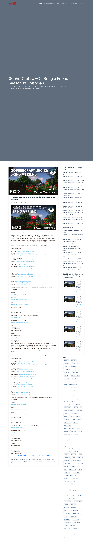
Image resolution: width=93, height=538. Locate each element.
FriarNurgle (53, 461)
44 (77, 320)
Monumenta (66, 419)
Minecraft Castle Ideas (69, 428)
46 (77, 305)
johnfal (77, 448)
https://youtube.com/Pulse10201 (23, 281)
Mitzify (80, 469)
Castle (73, 419)
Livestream (66, 378)
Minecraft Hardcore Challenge (70, 384)
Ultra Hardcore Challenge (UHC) (19, 459)
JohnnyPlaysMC (72, 469)
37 (21, 202)
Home (40, 3)
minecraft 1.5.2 (67, 422)
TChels (74, 484)
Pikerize (79, 419)
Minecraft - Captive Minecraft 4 (71, 269)
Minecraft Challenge (76, 460)
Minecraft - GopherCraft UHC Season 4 (73, 210)
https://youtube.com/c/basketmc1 (25, 253)
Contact (82, 3)
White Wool (66, 466)
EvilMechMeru (47, 461)
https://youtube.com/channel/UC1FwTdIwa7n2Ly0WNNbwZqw (35, 255)
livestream (73, 487)
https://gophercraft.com (17, 317)
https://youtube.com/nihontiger (25, 268)
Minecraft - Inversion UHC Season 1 (72, 197)
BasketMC (40, 461)
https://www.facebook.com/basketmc (20, 299)
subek (65, 525)
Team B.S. (66, 366)
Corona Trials (75, 413)
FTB (74, 498)
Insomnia (75, 443)
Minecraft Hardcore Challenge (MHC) (73, 237)
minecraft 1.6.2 (67, 443)
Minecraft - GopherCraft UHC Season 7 (73, 187)
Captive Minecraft (68, 434)
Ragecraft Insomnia (75, 387)
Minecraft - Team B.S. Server (71, 246)
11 (78, 321)
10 (81, 320)
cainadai (66, 475)
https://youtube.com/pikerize (23, 283)
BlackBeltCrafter (76, 510)
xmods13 (80, 487)
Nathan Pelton (67, 372)
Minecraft (13, 462)
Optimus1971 (67, 457)
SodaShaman (78, 531)
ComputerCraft (67, 513)
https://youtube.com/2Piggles (25, 274)
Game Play (75, 363)
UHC (78, 428)
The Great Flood (77, 495)
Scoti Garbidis (67, 363)
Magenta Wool (73, 516)
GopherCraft (28, 461)
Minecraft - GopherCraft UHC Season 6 (73, 223)
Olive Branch (73, 504)
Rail (81, 407)
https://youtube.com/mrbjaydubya (25, 276)
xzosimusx (66, 490)
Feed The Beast (67, 501)
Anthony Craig (67, 493)
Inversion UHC (75, 466)
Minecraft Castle (67, 425)
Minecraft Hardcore (68, 396)
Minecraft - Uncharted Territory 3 (72, 258)
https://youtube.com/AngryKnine (24, 273)
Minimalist (80, 440)
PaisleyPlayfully (67, 495)
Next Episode (45, 232)
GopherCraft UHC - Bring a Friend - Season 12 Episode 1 (79, 284)
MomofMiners (67, 519)
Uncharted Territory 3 (68, 410)
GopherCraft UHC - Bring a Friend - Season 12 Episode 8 (79, 300)
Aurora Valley (72, 525)
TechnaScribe (76, 519)
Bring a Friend (21, 461)
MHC (76, 399)
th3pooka (75, 534)
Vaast (74, 457)
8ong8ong (73, 490)
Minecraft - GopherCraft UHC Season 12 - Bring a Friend (38, 459)
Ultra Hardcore (77, 522)
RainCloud (80, 463)
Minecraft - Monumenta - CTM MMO (72, 261)
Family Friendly (74, 366)
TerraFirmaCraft (67, 522)
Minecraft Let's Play (75, 375)
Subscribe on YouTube (34, 232)
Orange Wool (67, 463)
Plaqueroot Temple (68, 531)
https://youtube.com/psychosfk (25, 260)
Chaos (80, 454)
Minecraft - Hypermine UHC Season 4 (72, 185)
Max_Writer (75, 493)
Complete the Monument (69, 369)
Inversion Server (74, 437)
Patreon (73, 393)
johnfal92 (66, 487)
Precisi (74, 463)
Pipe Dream (75, 528)
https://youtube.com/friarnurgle (25, 251)
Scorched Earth (67, 484)
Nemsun (66, 504)
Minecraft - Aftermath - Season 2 (72, 267)
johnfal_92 (66, 440)
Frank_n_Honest (76, 513)
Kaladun (73, 440)
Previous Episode (22, 232)
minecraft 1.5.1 (67, 498)
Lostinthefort (67, 451)
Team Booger (67, 472)
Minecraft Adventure (68, 404)
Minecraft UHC (14, 461)
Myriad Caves (79, 404)
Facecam (74, 378)
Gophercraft (66, 460)
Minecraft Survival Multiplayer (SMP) (73, 234)
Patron (79, 393)
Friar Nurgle (75, 478)
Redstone (74, 401)
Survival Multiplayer (68, 381)
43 (77, 335)
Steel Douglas (76, 451)
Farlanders (76, 434)
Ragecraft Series (67, 446)
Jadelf (65, 469)
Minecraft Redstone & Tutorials (72, 252)
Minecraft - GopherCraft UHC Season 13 (73, 180)
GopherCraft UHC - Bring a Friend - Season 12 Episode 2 (79, 345)
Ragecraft (66, 375)
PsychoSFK (75, 422)
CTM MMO (66, 413)
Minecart (76, 407)
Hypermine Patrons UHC (69, 481)
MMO (71, 416)
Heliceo (65, 416)
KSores (65, 516)
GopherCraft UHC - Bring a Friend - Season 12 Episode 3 (79, 329)
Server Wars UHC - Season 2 (71, 214)
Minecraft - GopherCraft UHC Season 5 (73, 212)
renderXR (66, 387)
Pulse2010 (66, 437)
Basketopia (66, 393)
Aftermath (66, 454)
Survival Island (67, 534)
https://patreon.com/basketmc (18, 294)
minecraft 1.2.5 (67, 510)
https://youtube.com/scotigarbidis (27, 265)
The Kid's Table (76, 472)
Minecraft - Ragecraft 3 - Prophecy (72, 239)
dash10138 (80, 457)
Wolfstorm (66, 507)
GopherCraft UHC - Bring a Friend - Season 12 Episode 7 (79, 314)
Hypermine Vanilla (68, 399)
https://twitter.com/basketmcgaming (20, 304)
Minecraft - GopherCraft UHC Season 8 (73, 200)
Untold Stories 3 (67, 407)
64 (77, 290)
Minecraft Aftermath (68, 448)
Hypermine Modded (78, 501)
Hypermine (75, 390)
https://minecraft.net (16, 309)
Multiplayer (75, 372)
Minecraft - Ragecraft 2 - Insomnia (72, 244)
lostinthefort (76, 446)
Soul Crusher (34, 461)
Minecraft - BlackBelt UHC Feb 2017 (72, 217)
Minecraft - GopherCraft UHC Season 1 (73, 182)
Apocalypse (73, 454)
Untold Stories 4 (78, 416)
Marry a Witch (67, 528)
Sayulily (80, 431)
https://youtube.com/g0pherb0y (25, 261)
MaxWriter (66, 431)
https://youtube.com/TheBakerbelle (26, 266)
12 (78, 336)
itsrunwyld (73, 507)
